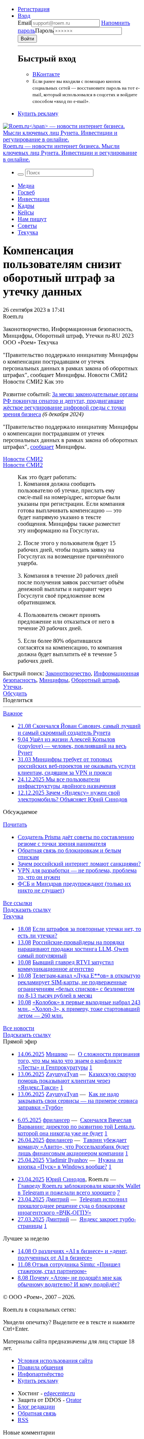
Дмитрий (57, 1199)
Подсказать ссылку (27, 910)
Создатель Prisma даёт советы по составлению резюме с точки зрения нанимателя (76, 840)
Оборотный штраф (95, 680)
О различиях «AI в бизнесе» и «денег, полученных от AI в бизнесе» (72, 1254)
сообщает (42, 447)
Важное (13, 713)
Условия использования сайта (55, 1361)
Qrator (73, 1400)
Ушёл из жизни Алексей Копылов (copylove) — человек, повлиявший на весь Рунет (72, 746)
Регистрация (33, 9)
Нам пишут (32, 219)
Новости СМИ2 (23, 459)
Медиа (26, 186)
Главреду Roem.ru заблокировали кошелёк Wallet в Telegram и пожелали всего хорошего (79, 1189)
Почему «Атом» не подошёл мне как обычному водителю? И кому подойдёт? (70, 1281)
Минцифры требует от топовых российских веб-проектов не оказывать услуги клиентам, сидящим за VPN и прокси (77, 766)
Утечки (12, 687)
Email (24, 23)
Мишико (57, 1054)
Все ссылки (17, 903)
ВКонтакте (46, 74)
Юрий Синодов (65, 1179)
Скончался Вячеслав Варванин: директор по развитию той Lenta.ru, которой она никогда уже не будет (77, 1126)
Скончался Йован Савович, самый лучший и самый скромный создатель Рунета (79, 729)
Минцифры (53, 680)
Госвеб (26, 192)
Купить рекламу (38, 113)
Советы (27, 226)
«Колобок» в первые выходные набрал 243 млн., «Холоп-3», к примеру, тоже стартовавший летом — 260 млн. (79, 1009)
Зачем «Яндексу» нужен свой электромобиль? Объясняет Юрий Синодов (72, 795)
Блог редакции (36, 1406)
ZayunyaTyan (62, 1074)
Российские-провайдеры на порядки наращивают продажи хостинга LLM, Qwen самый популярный (73, 949)
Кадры (26, 206)
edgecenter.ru (59, 1393)
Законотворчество (68, 673)
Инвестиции (33, 199)
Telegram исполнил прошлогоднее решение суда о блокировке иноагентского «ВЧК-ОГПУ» (72, 1206)
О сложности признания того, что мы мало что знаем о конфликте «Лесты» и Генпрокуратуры (79, 1061)
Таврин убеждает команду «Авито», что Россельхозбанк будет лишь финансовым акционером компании (73, 1146)
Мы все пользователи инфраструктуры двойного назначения (67, 782)
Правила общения (40, 1367)
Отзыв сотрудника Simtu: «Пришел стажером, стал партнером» (69, 1267)
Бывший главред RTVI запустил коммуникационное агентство (66, 965)
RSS (23, 1420)
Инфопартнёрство (41, 1374)
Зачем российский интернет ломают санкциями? (79, 864)
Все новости (18, 1028)
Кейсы (26, 212)
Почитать (15, 824)
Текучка (28, 232)
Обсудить (15, 693)
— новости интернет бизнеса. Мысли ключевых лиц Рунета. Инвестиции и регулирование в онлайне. (70, 153)
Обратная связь (37, 1413)
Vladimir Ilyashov (67, 1160)
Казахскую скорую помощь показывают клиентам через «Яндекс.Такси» (77, 1081)
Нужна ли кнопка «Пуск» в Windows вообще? (70, 1163)
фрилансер (56, 1120)
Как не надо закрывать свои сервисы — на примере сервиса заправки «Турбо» (78, 1101)
